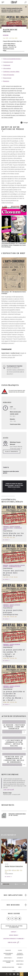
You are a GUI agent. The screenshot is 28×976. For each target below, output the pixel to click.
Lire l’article (8, 789)
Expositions (5, 35)
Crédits (19, 967)
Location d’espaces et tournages (13, 938)
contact (13, 931)
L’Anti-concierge (5, 291)
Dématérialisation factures (8, 967)
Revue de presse (7, 78)
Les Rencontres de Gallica (15, 566)
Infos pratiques (7, 68)
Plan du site (8, 950)
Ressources (6, 81)
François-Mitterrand (8, 41)
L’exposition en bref (8, 62)
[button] (10, 974)
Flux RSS (20, 950)
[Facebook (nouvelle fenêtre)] (12, 918)
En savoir (6, 539)
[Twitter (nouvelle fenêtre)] (8, 918)
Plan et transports (11, 451)
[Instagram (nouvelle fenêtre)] (16, 918)
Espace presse (13, 935)
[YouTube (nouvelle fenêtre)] (19, 918)
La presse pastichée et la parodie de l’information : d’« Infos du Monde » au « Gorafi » (14, 695)
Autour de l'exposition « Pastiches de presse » (11, 527)
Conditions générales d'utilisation (8, 954)
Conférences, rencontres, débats (11, 71)
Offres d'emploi (20, 964)
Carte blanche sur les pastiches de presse (13, 534)
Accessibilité (20, 957)
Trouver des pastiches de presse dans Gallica (13, 572)
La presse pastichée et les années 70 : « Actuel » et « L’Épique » (14, 653)
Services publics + (8, 957)
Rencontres (5, 565)
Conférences (6, 526)
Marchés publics (19, 961)
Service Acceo (12, 942)
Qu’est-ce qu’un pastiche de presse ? (12, 58)
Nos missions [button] (13, 905)
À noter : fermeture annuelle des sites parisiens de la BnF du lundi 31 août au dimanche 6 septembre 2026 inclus (11, 10)
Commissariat (6, 65)
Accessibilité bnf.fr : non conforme (8, 961)
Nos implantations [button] (13, 895)
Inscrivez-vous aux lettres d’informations (14, 926)
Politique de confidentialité (20, 954)
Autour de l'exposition (8, 74)
